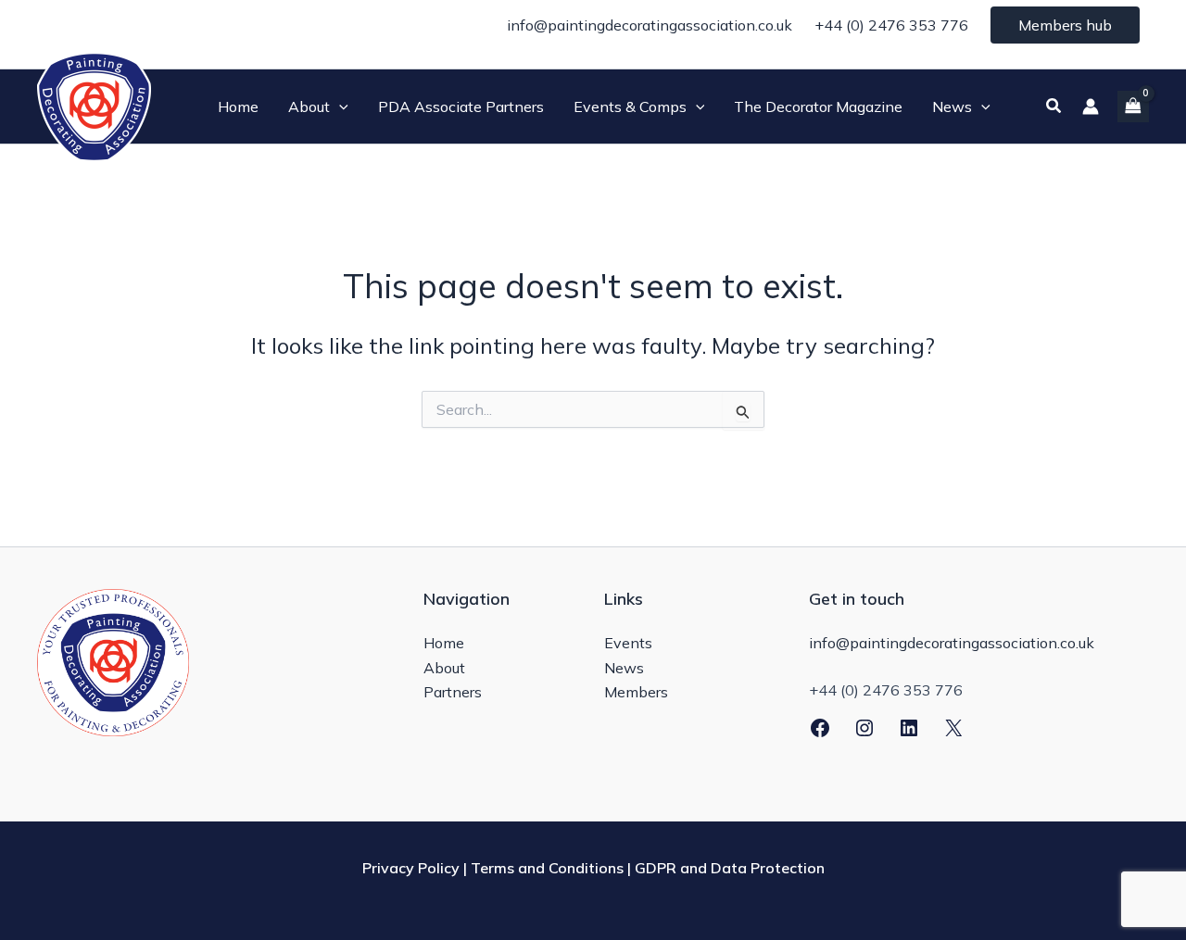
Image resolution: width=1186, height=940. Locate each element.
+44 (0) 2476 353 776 (891, 25)
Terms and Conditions (547, 868)
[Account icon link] (1090, 106)
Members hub (1065, 25)
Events (628, 642)
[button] (339, 106)
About (444, 667)
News (624, 667)
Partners (452, 692)
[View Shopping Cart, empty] (1133, 106)
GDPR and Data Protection (730, 868)
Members (636, 692)
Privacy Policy (411, 868)
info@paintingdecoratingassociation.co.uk (649, 25)
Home (443, 642)
